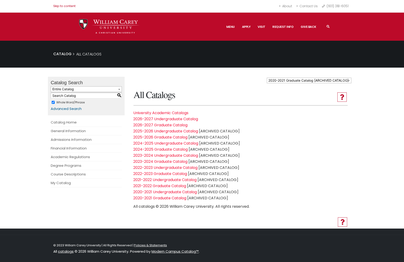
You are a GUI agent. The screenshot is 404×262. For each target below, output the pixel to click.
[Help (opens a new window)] (342, 97)
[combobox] (309, 80)
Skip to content (64, 6)
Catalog (62, 54)
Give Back (308, 27)
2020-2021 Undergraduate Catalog (165, 192)
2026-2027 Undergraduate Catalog (165, 119)
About (286, 6)
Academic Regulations (70, 156)
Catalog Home (64, 122)
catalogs (66, 251)
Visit (261, 27)
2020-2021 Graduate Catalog (159, 198)
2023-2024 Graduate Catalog (160, 161)
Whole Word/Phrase (70, 102)
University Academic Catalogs (160, 113)
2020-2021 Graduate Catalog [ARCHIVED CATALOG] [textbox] (308, 80)
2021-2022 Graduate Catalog (159, 186)
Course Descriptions (68, 174)
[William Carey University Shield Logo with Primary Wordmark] (109, 26)
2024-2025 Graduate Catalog (160, 149)
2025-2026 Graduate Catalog (160, 137)
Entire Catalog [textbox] (63, 89)
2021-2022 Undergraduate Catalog (165, 179)
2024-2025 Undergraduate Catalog (165, 143)
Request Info (282, 27)
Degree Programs (66, 165)
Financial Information (69, 148)
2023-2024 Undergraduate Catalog (165, 155)
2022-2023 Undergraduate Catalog (165, 167)
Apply (246, 27)
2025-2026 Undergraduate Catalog (165, 131)
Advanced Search (66, 108)
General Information (68, 130)
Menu (230, 27)
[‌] (328, 27)
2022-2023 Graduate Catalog (160, 173)
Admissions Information (71, 139)
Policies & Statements (150, 245)
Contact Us (308, 6)
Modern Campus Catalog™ (175, 251)
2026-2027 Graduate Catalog (160, 125)
